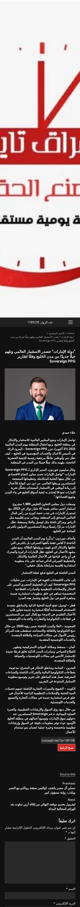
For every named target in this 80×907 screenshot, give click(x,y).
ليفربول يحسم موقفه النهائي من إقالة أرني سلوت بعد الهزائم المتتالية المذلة (42, 804)
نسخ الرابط (66, 748)
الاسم (70, 889)
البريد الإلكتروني (64, 903)
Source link (67, 774)
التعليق (70, 838)
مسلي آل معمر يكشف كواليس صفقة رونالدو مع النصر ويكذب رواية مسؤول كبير (42, 787)
